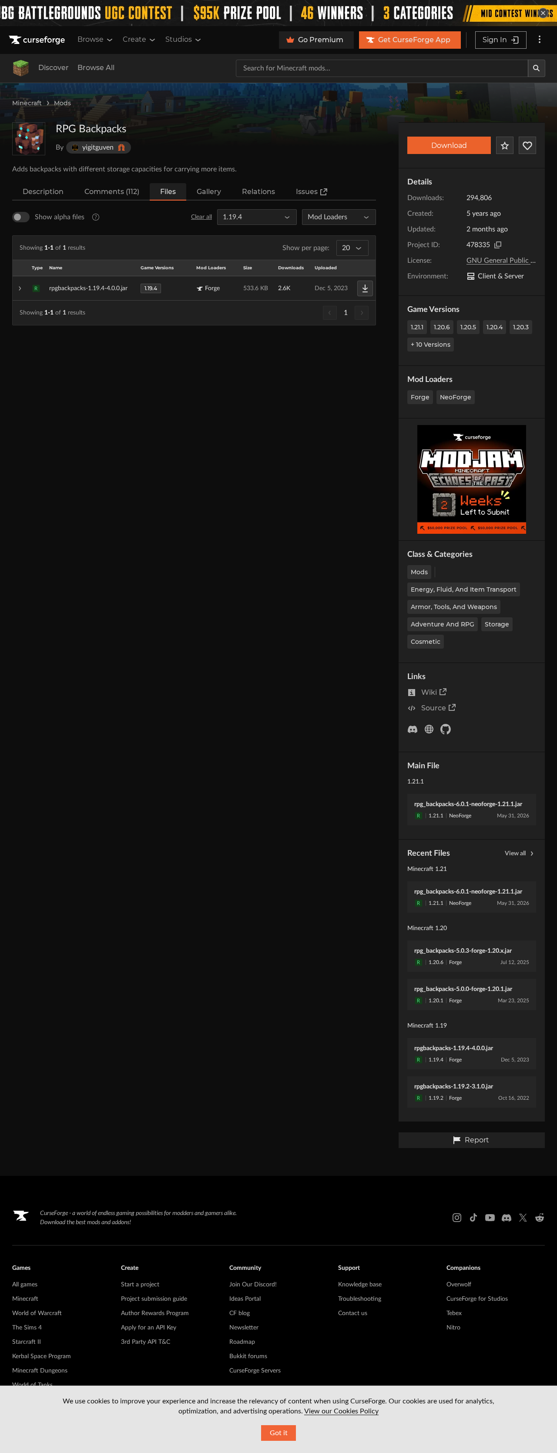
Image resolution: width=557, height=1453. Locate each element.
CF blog (239, 1313)
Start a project (140, 1285)
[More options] (539, 40)
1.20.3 (521, 327)
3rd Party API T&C (145, 1342)
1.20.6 (442, 327)
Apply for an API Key (148, 1328)
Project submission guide (154, 1299)
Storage (497, 624)
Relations (258, 191)
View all (515, 853)
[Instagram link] (457, 1217)
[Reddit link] (539, 1217)
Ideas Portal (245, 1299)
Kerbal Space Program (41, 1356)
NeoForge (455, 397)
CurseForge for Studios (477, 1299)
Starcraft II (26, 1342)
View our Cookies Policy (341, 1411)
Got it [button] (279, 1433)
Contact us (352, 1313)
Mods (62, 103)
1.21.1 (417, 327)
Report (477, 1140)
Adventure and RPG (442, 624)
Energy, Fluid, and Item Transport (464, 589)
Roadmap (242, 1342)
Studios (178, 39)
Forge (420, 397)
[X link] (523, 1217)
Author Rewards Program (155, 1313)
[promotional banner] (278, 13)
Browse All (95, 68)
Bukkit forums (248, 1356)
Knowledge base (360, 1285)
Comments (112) (111, 191)
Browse (90, 39)
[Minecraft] (21, 68)
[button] (194, 288)
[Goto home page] (38, 40)
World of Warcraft (37, 1313)
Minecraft (27, 103)
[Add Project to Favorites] (504, 145)
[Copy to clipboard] (497, 245)
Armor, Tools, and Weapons (454, 607)
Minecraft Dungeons (39, 1371)
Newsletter (243, 1328)
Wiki (429, 692)
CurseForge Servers (255, 1371)
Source (433, 708)
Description (43, 191)
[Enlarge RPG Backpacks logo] (28, 138)
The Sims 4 (27, 1328)
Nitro (453, 1328)
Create (134, 39)
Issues (307, 191)
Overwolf (458, 1285)
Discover (53, 68)
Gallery (209, 191)
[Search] (536, 68)
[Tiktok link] (473, 1217)
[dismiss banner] (543, 13)
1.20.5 (468, 327)
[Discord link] (506, 1217)
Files (168, 191)
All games (24, 1285)
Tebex (454, 1313)
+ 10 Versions (430, 344)
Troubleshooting (359, 1299)
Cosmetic (425, 642)
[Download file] (365, 288)
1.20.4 (495, 327)
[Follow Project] (527, 145)
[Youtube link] (490, 1217)
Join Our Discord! (253, 1285)
